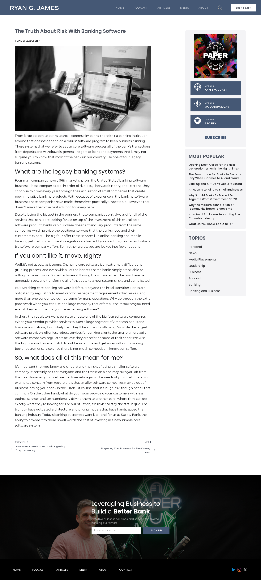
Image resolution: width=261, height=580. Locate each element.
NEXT (147, 442)
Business (195, 272)
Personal (195, 247)
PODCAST (141, 8)
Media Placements (202, 259)
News (193, 253)
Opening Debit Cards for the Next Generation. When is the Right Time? (214, 166)
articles (164, 8)
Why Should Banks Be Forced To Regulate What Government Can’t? (213, 197)
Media (184, 8)
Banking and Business (204, 291)
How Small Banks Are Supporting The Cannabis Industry (214, 216)
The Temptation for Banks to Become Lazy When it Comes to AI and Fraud (215, 176)
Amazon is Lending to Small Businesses (216, 189)
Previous (21, 442)
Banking (194, 284)
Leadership (197, 266)
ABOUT (203, 8)
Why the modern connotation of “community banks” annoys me (211, 207)
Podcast (195, 278)
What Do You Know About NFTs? (211, 224)
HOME (120, 8)
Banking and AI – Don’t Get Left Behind (215, 184)
